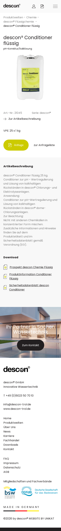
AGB (6, 472)
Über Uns (9, 427)
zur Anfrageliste (44, 145)
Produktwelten (13, 17)
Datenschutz (12, 467)
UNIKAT (49, 518)
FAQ (6, 459)
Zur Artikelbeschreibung (24, 119)
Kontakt (8, 449)
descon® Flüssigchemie (19, 22)
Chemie (31, 17)
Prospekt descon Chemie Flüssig (31, 267)
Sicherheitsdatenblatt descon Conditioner (29, 287)
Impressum (10, 463)
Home (7, 418)
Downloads (10, 445)
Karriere (8, 436)
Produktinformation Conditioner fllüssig (30, 276)
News (7, 431)
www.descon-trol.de (16, 409)
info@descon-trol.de (17, 404)
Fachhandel (11, 440)
